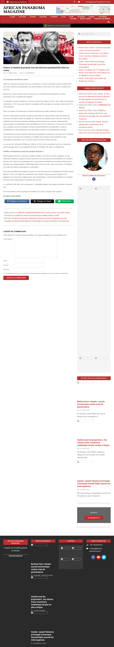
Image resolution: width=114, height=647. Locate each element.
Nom (5, 260)
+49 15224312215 (96, 545)
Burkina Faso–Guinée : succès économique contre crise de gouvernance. (91, 404)
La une (43, 575)
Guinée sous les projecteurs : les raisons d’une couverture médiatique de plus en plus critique (94, 56)
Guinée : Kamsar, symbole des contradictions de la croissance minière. (93, 124)
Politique (49, 575)
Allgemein (37, 643)
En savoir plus (94, 518)
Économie (36, 575)
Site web (6, 269)
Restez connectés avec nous (94, 176)
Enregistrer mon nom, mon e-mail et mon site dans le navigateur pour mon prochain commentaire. (37, 273)
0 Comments (30, 73)
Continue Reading (15, 556)
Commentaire (8, 239)
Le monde (42, 610)
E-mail (5, 265)
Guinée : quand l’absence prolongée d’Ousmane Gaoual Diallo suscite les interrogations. (92, 64)
